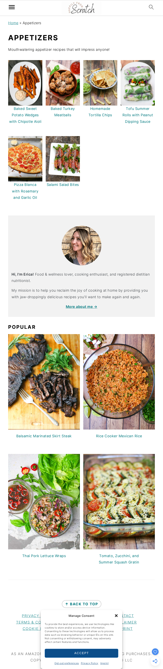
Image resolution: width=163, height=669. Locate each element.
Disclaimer (124, 622)
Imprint (104, 663)
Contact (124, 616)
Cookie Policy (39, 629)
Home (13, 23)
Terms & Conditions (39, 622)
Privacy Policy (89, 663)
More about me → (81, 307)
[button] (116, 616)
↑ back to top (81, 604)
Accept (81, 653)
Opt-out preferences (66, 663)
